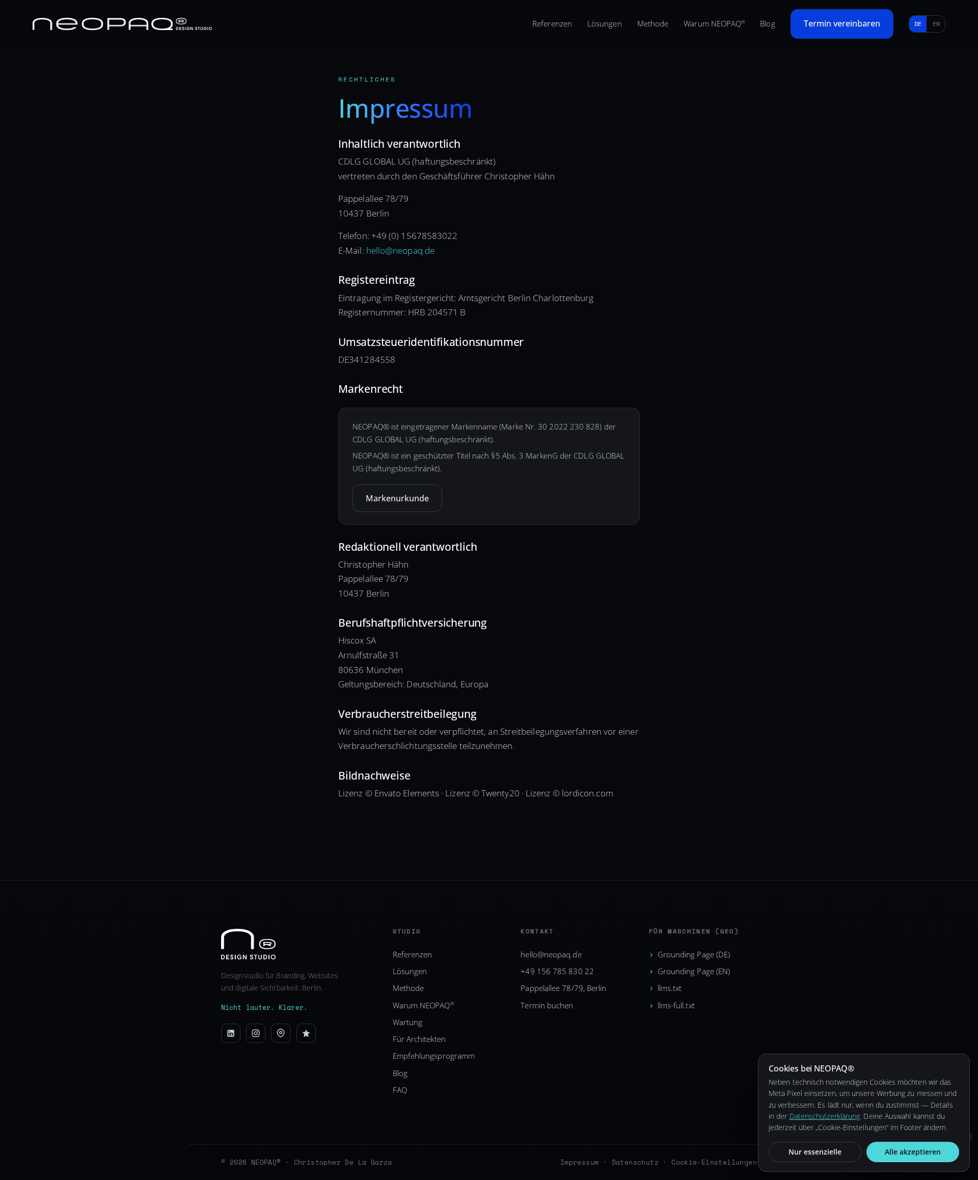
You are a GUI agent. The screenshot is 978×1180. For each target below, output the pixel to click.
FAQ (400, 1090)
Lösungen (604, 23)
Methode (653, 23)
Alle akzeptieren (913, 1152)
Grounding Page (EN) (694, 971)
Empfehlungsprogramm (434, 1056)
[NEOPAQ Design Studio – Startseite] (122, 24)
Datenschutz (635, 1162)
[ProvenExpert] (306, 1033)
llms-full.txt (676, 1005)
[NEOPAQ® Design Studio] (296, 943)
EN (936, 24)
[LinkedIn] (230, 1033)
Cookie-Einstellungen (714, 1162)
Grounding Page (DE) (694, 954)
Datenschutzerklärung (825, 1116)
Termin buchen (547, 1005)
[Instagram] (255, 1033)
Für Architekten (419, 1039)
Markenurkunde (397, 498)
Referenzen (552, 23)
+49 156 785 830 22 (557, 971)
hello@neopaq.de (400, 250)
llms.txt (670, 988)
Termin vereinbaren (842, 23)
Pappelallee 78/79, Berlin (563, 988)
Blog (767, 23)
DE (917, 24)
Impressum (579, 1162)
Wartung (408, 1022)
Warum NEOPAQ (714, 23)
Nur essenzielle (815, 1152)
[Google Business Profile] (280, 1033)
